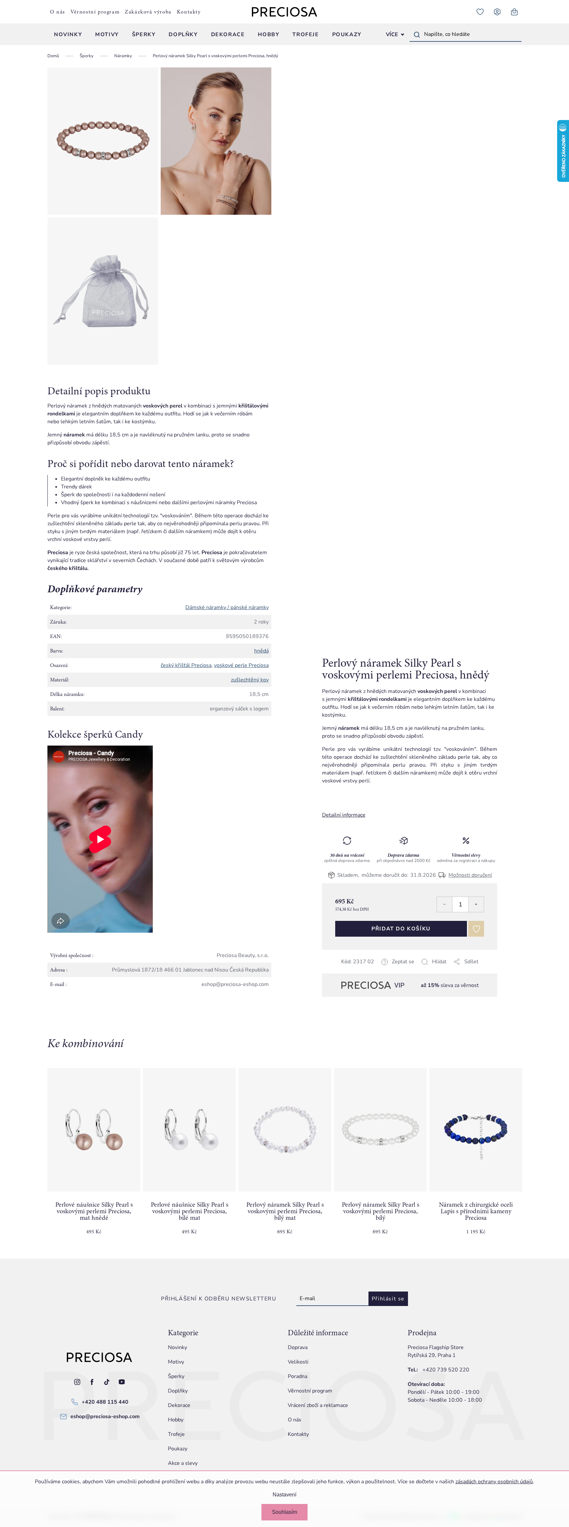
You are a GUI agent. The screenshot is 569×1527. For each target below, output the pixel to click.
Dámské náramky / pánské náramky (227, 607)
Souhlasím (284, 1512)
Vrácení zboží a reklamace (318, 1405)
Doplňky (178, 1390)
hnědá (261, 650)
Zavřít (368, 969)
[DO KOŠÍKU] (93, 1130)
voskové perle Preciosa (241, 665)
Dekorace (179, 1405)
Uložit (355, 969)
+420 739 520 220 (445, 1369)
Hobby (175, 1419)
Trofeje (176, 1434)
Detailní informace (344, 815)
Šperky (176, 1376)
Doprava (298, 1347)
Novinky (177, 1347)
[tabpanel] (93, 1156)
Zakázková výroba (148, 11)
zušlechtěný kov (250, 679)
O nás (57, 11)
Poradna (297, 1376)
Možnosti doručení (470, 874)
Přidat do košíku (401, 928)
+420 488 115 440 (105, 1402)
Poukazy (177, 1448)
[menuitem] (68, 34)
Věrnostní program (95, 11)
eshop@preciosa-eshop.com (105, 1416)
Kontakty (189, 11)
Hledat (417, 34)
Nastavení (284, 1494)
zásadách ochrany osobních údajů (494, 1481)
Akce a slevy (183, 1463)
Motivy (176, 1362)
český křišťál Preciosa (186, 665)
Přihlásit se (388, 1298)
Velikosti (298, 1362)
